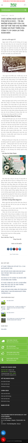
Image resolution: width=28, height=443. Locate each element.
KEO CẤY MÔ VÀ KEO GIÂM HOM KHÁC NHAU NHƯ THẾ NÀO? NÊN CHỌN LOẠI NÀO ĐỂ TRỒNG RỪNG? (13, 273)
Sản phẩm (4, 329)
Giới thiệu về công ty (5, 386)
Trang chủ (4, 15)
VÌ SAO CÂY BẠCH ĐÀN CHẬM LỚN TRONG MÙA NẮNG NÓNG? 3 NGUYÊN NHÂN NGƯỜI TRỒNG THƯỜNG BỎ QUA (14, 291)
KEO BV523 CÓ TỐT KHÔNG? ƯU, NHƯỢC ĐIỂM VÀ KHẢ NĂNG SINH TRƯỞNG (13, 279)
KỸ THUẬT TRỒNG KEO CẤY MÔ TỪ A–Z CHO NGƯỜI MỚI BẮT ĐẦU (13, 267)
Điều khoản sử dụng (5, 401)
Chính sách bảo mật (5, 384)
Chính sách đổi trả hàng (6, 396)
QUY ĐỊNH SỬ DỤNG (5, 381)
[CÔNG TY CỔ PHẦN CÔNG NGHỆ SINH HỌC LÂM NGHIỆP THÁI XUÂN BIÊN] (13, 5)
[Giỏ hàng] (25, 5)
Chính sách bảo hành (5, 393)
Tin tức (11, 15)
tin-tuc (17, 254)
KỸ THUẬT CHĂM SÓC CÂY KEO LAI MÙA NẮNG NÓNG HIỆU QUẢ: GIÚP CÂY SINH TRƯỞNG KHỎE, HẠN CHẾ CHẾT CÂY (13, 284)
